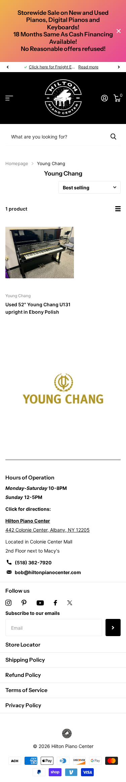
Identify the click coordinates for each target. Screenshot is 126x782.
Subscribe (113, 627)
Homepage (16, 163)
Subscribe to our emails (32, 613)
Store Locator (22, 644)
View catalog (9, 98)
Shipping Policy (25, 659)
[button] (7, 67)
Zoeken (113, 136)
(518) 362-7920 (33, 562)
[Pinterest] (24, 603)
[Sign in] (104, 98)
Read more (88, 66)
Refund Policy (23, 674)
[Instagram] (8, 603)
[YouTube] (40, 602)
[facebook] (55, 602)
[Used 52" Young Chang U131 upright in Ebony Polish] (39, 252)
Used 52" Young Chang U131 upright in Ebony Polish (38, 308)
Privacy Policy (23, 705)
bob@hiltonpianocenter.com (48, 572)
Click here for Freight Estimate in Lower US (69, 66)
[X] (69, 602)
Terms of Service (26, 690)
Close (118, 31)
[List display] (118, 209)
